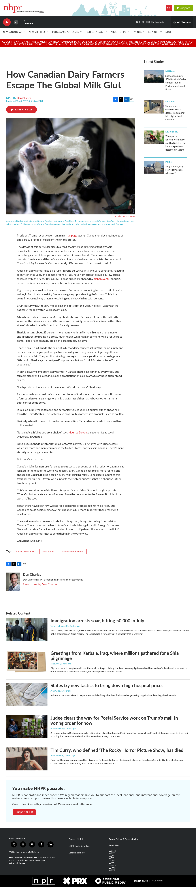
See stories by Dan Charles (40, 584)
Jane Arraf (55, 663)
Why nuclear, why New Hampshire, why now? (174, 169)
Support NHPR (24, 812)
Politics (168, 161)
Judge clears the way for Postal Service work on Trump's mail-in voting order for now (114, 720)
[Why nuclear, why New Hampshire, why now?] (154, 167)
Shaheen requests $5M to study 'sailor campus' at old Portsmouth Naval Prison (176, 82)
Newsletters (37, 31)
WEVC (112, 853)
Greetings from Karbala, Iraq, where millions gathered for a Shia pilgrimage (115, 656)
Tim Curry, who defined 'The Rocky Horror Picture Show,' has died (117, 750)
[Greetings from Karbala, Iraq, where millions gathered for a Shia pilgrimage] (26, 661)
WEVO (112, 865)
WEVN (112, 863)
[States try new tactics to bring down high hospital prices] (26, 694)
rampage (72, 235)
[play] (6, 22)
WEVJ (112, 860)
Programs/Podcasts (65, 31)
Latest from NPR (25, 551)
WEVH (112, 858)
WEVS (112, 870)
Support (184, 8)
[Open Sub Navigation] (24, 32)
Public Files (114, 845)
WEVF (112, 856)
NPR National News (72, 551)
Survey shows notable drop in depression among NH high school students (175, 112)
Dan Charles (24, 98)
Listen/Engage (94, 31)
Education (170, 101)
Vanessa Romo (58, 626)
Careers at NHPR (77, 852)
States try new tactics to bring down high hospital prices (107, 685)
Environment (171, 131)
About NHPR (118, 31)
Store (169, 31)
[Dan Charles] (13, 582)
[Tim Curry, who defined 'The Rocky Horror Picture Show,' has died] (26, 758)
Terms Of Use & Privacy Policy (123, 839)
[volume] (16, 22)
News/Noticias (12, 31)
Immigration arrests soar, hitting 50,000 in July (97, 620)
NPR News (48, 551)
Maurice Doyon (77, 432)
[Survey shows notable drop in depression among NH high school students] (154, 106)
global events (101, 278)
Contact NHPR (76, 839)
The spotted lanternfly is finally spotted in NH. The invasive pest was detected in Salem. (175, 143)
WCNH (112, 851)
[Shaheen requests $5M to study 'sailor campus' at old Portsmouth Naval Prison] (154, 76)
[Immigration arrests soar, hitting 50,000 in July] (26, 629)
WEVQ (112, 868)
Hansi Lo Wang (58, 728)
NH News (170, 71)
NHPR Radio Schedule (79, 846)
